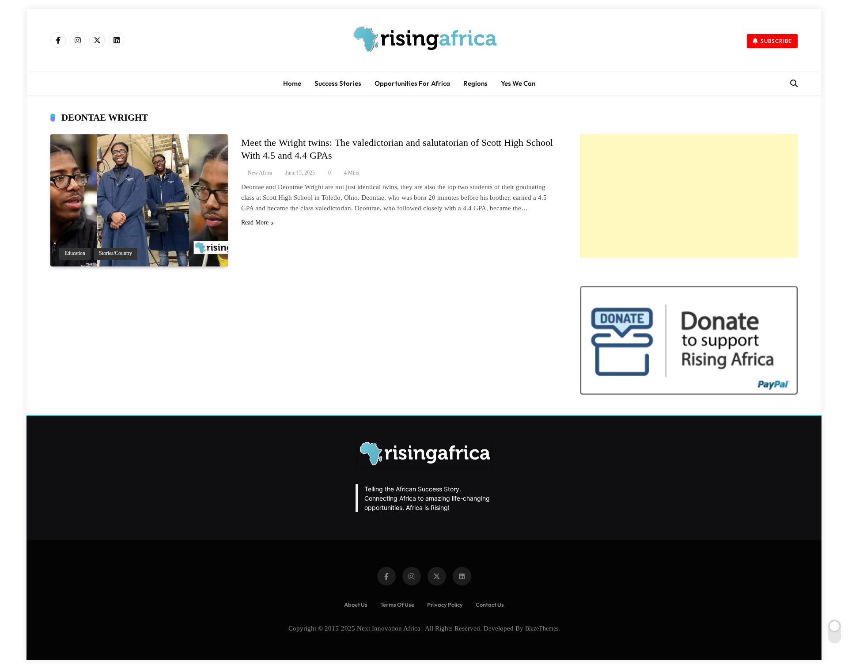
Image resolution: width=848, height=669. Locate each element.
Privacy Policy (445, 604)
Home (292, 83)
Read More (255, 222)
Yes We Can (518, 83)
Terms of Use (397, 604)
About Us (355, 604)
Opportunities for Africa (412, 83)
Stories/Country (115, 253)
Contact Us (490, 604)
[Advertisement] (689, 196)
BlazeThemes (541, 628)
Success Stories (337, 83)
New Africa (260, 172)
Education (74, 253)
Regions (475, 83)
